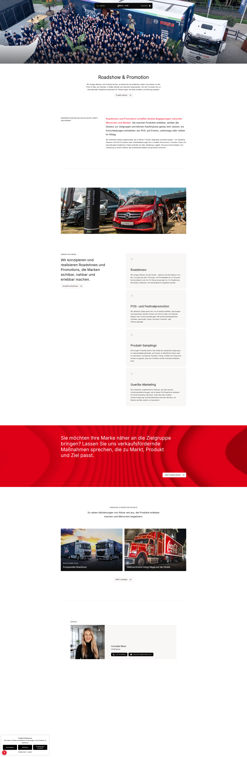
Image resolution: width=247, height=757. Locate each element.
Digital (63, 737)
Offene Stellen (130, 723)
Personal (63, 726)
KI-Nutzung (172, 729)
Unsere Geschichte (110, 723)
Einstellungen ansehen (40, 747)
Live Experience (66, 720)
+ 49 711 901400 (120, 654)
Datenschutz (173, 726)
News (149, 720)
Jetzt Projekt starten (173, 475)
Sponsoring (64, 729)
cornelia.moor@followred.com (142, 654)
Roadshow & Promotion (68, 723)
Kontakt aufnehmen (70, 286)
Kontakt (171, 720)
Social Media (65, 734)
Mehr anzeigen (121, 579)
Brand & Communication (68, 732)
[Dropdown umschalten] (150, 6)
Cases (84, 720)
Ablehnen (25, 747)
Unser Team (108, 726)
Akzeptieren (10, 747)
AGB (170, 732)
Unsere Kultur (130, 726)
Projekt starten (121, 95)
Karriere (128, 720)
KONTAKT (144, 6)
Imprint (30, 752)
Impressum (172, 723)
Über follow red (109, 720)
